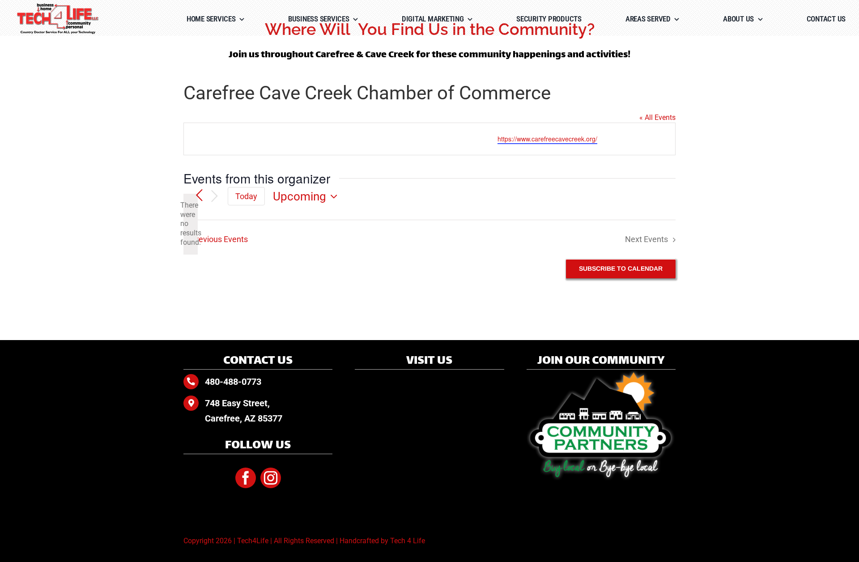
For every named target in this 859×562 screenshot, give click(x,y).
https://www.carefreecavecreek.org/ (547, 138)
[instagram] (270, 478)
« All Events (657, 117)
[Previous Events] (199, 196)
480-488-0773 (233, 381)
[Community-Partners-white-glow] (601, 373)
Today (246, 196)
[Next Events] (214, 197)
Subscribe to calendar (621, 268)
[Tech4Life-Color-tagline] (58, 6)
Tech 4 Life (407, 540)
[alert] (190, 224)
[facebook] (245, 478)
